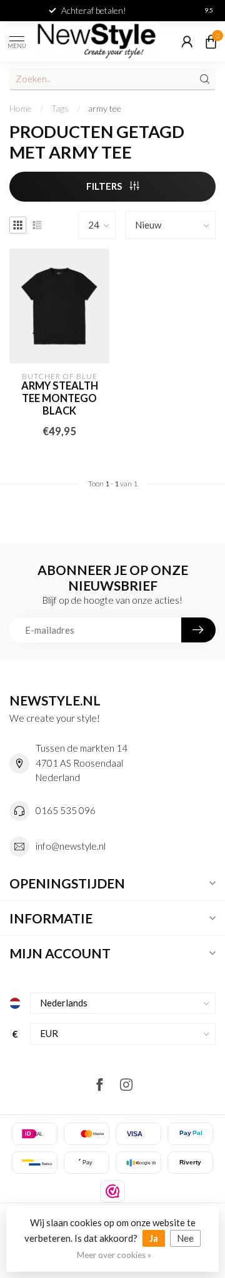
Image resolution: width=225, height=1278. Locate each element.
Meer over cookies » (114, 1255)
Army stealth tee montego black (59, 398)
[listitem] (112, 1191)
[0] (211, 41)
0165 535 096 (66, 810)
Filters (105, 186)
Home (20, 108)
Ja (153, 1238)
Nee (185, 1238)
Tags (60, 108)
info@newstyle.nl (71, 846)
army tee (104, 108)
